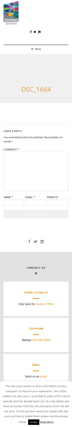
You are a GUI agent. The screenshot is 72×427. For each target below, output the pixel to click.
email (43, 376)
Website (52, 197)
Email (30, 197)
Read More (47, 422)
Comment (11, 149)
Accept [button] (33, 422)
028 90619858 (41, 340)
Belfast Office (45, 304)
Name (8, 197)
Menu (38, 49)
